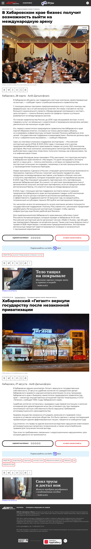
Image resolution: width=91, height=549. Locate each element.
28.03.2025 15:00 (7, 9)
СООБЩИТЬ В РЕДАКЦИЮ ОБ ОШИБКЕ (38, 507)
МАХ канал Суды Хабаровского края (15, 373)
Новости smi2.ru (9, 291)
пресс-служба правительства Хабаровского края (19, 84)
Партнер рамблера (35, 540)
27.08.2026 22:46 (7, 297)
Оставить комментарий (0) (72, 238)
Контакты (20, 507)
